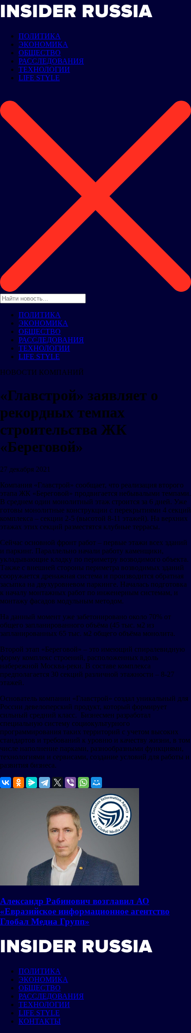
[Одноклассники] (18, 782)
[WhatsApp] (83, 782)
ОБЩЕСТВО (40, 53)
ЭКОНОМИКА (43, 44)
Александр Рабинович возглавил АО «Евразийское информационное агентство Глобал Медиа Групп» (85, 911)
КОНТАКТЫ (40, 1021)
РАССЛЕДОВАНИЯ (51, 61)
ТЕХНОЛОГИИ (44, 69)
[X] (57, 782)
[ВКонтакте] (5, 782)
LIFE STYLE (39, 78)
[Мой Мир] (96, 782)
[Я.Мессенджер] (31, 782)
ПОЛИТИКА (40, 36)
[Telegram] (44, 782)
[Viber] (70, 782)
